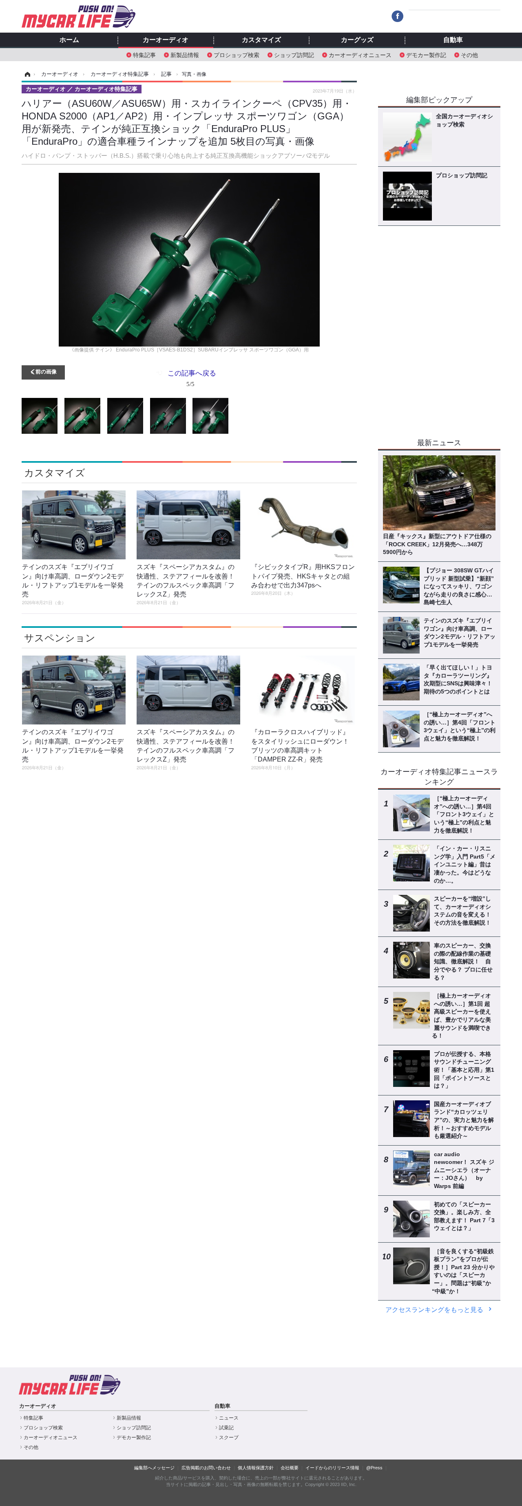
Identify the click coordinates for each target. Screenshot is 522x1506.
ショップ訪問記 (294, 54)
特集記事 (144, 54)
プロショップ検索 (236, 54)
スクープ (229, 1437)
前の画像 (46, 371)
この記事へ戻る (192, 377)
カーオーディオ (165, 40)
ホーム (69, 40)
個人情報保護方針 (256, 1467)
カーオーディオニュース (360, 54)
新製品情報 (184, 54)
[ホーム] (26, 74)
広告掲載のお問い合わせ (206, 1467)
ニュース (229, 1418)
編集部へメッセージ (154, 1467)
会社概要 (290, 1467)
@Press (374, 1467)
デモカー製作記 (426, 54)
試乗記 (226, 1428)
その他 (469, 54)
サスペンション (59, 637)
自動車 (453, 40)
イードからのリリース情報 (332, 1467)
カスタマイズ (261, 40)
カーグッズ (357, 40)
